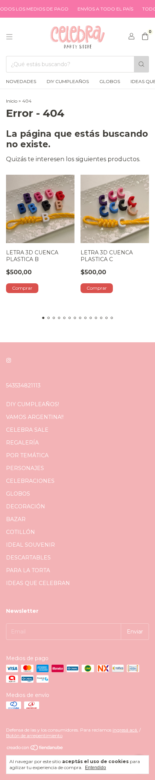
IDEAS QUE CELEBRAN (38, 583)
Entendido (95, 767)
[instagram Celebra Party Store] (8, 360)
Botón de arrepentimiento (34, 735)
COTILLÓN (20, 532)
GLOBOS (109, 81)
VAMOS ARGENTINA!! (35, 417)
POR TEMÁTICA (27, 455)
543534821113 (23, 385)
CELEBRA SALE (27, 429)
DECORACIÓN (25, 506)
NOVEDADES (21, 81)
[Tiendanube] (35, 749)
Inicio (11, 101)
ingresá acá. (125, 730)
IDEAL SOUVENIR (30, 544)
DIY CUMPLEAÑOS (68, 81)
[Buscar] (141, 64)
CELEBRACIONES (30, 481)
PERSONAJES (25, 468)
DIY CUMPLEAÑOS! (32, 404)
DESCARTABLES (28, 557)
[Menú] (9, 36)
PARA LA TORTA (28, 570)
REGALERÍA (22, 442)
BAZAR (16, 519)
